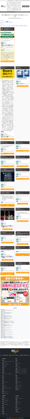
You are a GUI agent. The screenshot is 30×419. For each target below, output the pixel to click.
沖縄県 (16, 411)
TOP (1, 355)
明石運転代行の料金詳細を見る (22, 86)
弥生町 (5, 398)
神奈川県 (16, 372)
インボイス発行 (8, 25)
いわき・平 (7, 373)
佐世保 (18, 402)
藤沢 (15, 373)
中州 (18, 398)
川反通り (4, 369)
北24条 (6, 361)
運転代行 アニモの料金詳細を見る (7, 153)
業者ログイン (17, 355)
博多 (16, 398)
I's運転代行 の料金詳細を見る (22, 166)
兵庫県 (1, 310)
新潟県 (3, 377)
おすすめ (3, 22)
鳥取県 (3, 397)
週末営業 (25, 25)
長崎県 (16, 401)
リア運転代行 (18, 232)
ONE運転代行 (3, 247)
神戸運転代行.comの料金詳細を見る (7, 61)
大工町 (17, 361)
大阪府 (16, 383)
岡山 (3, 402)
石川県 (3, 381)
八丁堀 (3, 404)
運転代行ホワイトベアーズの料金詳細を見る (22, 254)
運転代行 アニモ (4, 142)
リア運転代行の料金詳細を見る (22, 244)
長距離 (13, 25)
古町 (3, 378)
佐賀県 (16, 399)
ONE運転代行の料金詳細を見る (7, 259)
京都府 (16, 381)
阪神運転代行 (18, 208)
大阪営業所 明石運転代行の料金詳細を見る (7, 205)
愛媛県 (3, 411)
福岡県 (16, 397)
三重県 (16, 377)
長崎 (16, 402)
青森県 (3, 363)
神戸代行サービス (19, 142)
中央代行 (2, 208)
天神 (19, 398)
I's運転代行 (18, 156)
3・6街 (8, 361)
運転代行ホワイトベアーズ (20, 247)
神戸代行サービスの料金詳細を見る (22, 150)
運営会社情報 (21, 355)
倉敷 (4, 402)
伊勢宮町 (7, 400)
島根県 (3, 399)
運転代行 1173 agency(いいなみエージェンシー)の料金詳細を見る (7, 274)
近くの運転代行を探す (5, 355)
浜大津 (17, 380)
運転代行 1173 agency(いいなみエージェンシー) (7, 263)
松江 (3, 400)
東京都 (16, 370)
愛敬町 (17, 400)
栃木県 (16, 362)
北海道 (3, 360)
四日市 (17, 378)
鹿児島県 (16, 409)
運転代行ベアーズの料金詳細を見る (7, 139)
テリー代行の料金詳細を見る (22, 203)
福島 (9, 373)
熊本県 (16, 403)
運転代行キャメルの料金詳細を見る (7, 166)
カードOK (3, 25)
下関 (3, 406)
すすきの (4, 361)
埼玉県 (16, 366)
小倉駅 (21, 398)
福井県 (3, 383)
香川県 (3, 409)
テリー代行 (18, 192)
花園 (9, 361)
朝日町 (3, 398)
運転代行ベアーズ (4, 67)
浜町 (20, 402)
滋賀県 (16, 379)
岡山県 (3, 401)
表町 (6, 402)
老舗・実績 (10, 22)
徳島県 (3, 407)
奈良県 (16, 387)
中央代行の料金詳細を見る (7, 229)
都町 (16, 406)
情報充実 (6, 22)
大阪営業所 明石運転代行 (5, 192)
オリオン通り (17, 363)
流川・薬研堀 (6, 404)
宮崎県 (16, 407)
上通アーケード (18, 404)
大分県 (16, 405)
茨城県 (16, 360)
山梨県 (3, 385)
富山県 (3, 379)
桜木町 (3, 380)
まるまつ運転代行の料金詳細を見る (22, 272)
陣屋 (10, 373)
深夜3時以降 (21, 25)
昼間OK (16, 25)
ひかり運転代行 (3, 232)
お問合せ (13, 355)
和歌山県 (16, 389)
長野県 (3, 387)
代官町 (5, 400)
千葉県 (16, 368)
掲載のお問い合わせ (26, 355)
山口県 (3, 405)
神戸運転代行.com (7, 28)
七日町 (3, 371)
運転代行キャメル (4, 156)
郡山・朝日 (4, 373)
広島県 (3, 403)
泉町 (20, 363)
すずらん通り (12, 361)
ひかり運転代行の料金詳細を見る (7, 242)
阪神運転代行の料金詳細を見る (22, 221)
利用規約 (10, 355)
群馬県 (16, 364)
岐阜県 (3, 389)
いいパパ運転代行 (4, 169)
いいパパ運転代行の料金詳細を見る (7, 189)
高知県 (3, 413)
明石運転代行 (18, 67)
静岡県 (3, 391)
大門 (18, 378)
